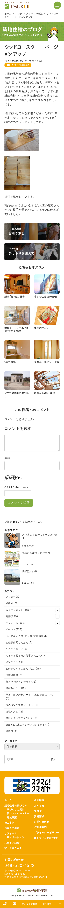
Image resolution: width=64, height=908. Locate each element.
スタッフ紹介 (12, 842)
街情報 (12, 731)
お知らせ (39, 805)
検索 (54, 759)
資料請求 (39, 816)
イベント (14, 629)
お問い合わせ (41, 821)
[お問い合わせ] (14, 904)
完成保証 (12, 817)
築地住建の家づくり (15, 805)
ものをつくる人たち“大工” (23, 668)
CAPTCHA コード (16, 487)
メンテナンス (15, 662)
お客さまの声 (12, 827)
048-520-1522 (19, 865)
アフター (12, 596)
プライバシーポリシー (46, 832)
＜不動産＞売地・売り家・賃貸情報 (27, 635)
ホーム (8, 800)
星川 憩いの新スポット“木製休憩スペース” (31, 696)
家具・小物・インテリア (21, 681)
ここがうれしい (16, 648)
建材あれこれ (16, 688)
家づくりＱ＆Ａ (13, 848)
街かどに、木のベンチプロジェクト (28, 724)
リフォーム (16, 622)
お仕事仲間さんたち (19, 642)
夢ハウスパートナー (18, 813)
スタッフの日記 (20, 64)
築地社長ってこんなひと (22, 718)
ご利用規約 (40, 826)
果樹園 (11, 603)
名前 (7, 458)
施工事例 (9, 822)
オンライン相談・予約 (46, 837)
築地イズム (14, 711)
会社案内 (39, 800)
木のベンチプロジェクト (22, 705)
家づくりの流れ (16, 809)
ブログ (38, 810)
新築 (12, 616)
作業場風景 (14, 675)
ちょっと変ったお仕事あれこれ (25, 655)
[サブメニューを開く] (57, 610)
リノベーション (16, 837)
